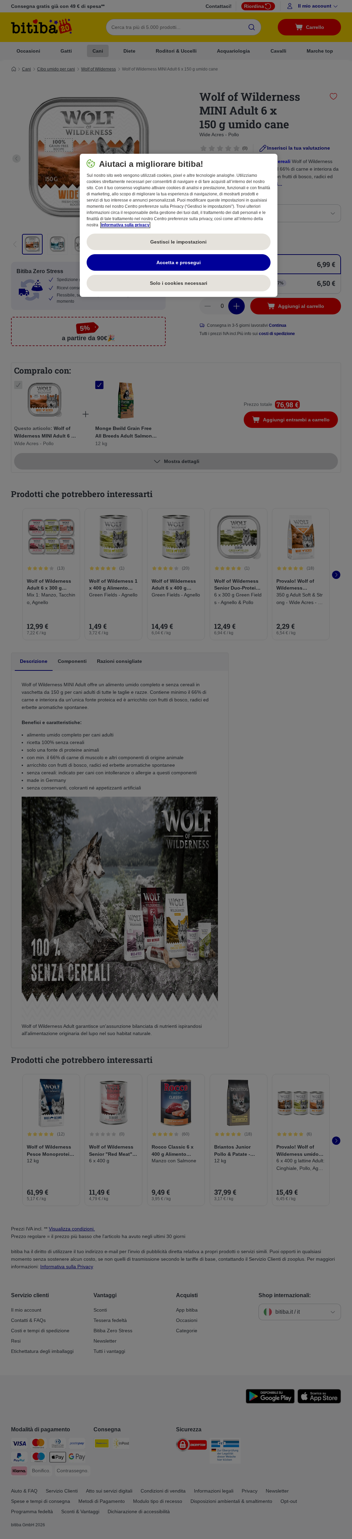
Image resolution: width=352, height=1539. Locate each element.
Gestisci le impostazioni (178, 242)
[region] (178, 225)
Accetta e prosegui (178, 262)
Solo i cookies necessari (178, 283)
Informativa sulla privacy (125, 225)
